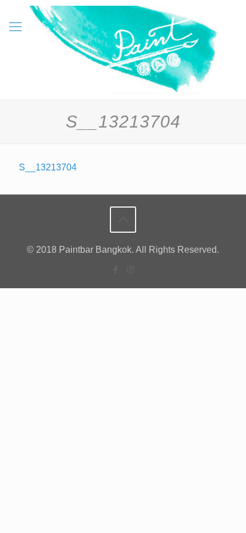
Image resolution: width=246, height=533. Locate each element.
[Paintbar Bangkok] (123, 50)
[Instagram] (131, 270)
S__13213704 (48, 167)
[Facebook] (115, 270)
